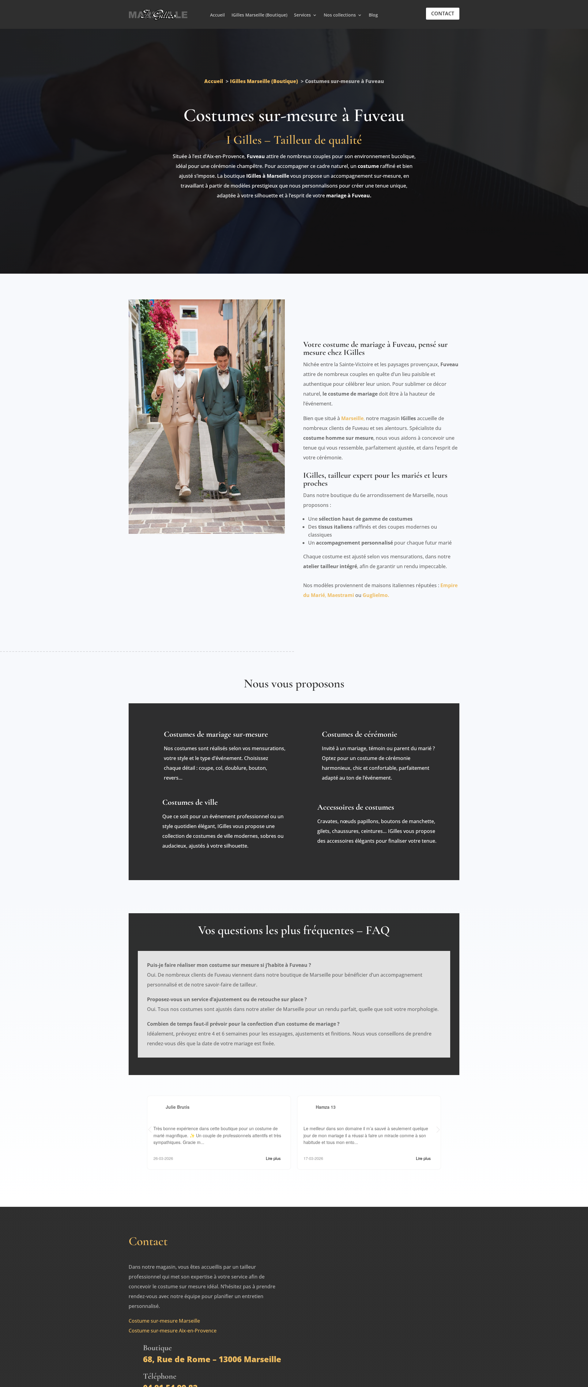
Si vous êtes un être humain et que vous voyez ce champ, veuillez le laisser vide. (379, 1358)
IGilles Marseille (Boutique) (259, 15)
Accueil (217, 15)
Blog (373, 15)
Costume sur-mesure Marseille (164, 1320)
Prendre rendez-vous (294, 221)
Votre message (345, 1316)
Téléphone (340, 1296)
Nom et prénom (346, 1257)
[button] (438, 1129)
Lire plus (273, 1158)
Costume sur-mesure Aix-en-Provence (173, 1330)
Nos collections (340, 15)
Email (334, 1277)
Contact (442, 13)
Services (302, 15)
